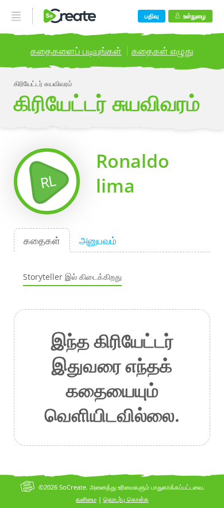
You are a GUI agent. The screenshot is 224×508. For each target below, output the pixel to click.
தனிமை (86, 499)
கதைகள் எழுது (163, 50)
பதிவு (152, 15)
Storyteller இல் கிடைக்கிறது (72, 276)
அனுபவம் (98, 240)
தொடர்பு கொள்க (126, 499)
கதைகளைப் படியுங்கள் (76, 50)
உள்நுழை (194, 15)
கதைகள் (42, 240)
